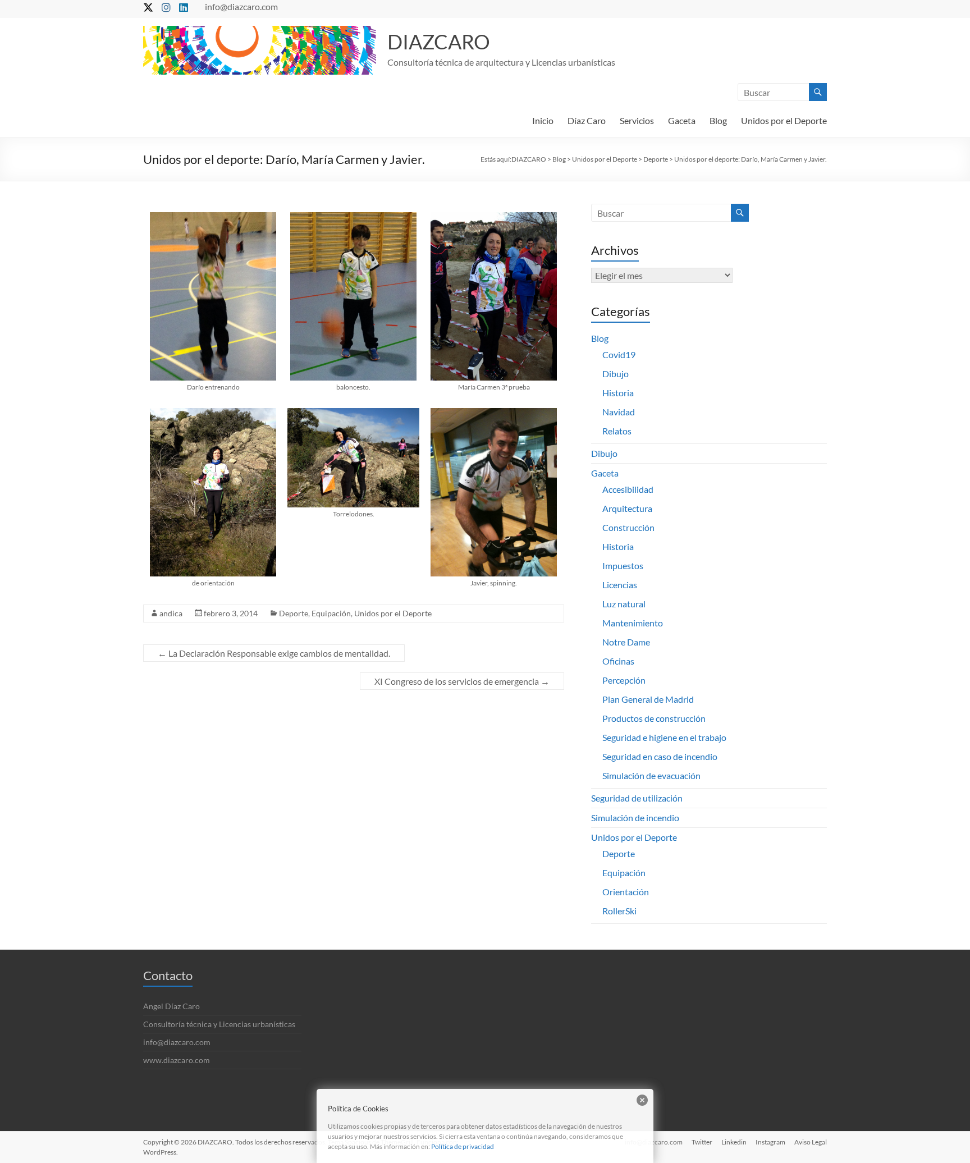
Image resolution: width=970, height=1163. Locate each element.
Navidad (618, 411)
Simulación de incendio (635, 817)
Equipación (331, 613)
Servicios (637, 120)
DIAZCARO (438, 41)
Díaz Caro (587, 120)
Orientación (625, 891)
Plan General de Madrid (648, 699)
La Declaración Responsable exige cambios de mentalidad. (274, 653)
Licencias (619, 584)
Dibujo (615, 373)
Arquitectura (627, 508)
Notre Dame (626, 642)
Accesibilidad (627, 489)
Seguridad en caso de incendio (659, 756)
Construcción (628, 527)
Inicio (542, 120)
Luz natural (624, 603)
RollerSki (619, 910)
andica (170, 613)
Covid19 (618, 354)
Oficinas (618, 661)
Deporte (293, 613)
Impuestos (622, 565)
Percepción (624, 680)
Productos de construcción (654, 718)
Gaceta (682, 120)
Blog (718, 120)
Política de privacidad (462, 1146)
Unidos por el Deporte (784, 120)
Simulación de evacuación (651, 775)
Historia (618, 392)
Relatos (617, 430)
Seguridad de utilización (637, 798)
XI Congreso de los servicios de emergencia (462, 681)
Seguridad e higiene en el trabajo (664, 737)
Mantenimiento (632, 622)
